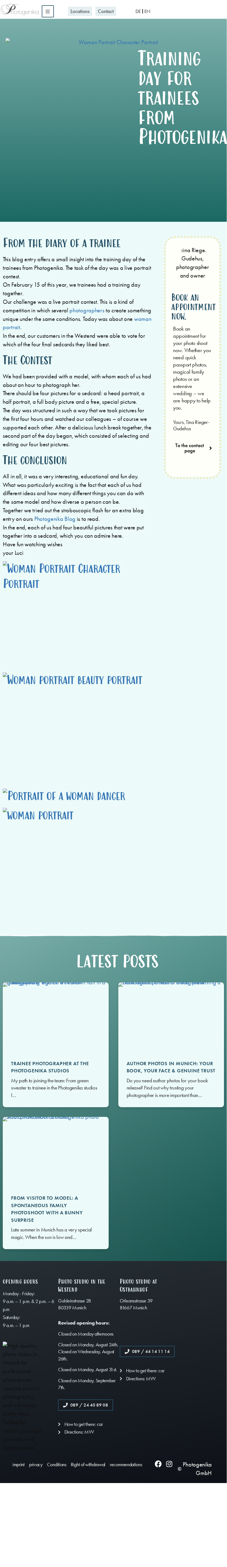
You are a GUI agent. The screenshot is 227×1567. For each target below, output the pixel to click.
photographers (86, 310)
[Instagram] (169, 1463)
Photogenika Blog (54, 519)
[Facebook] (158, 1463)
